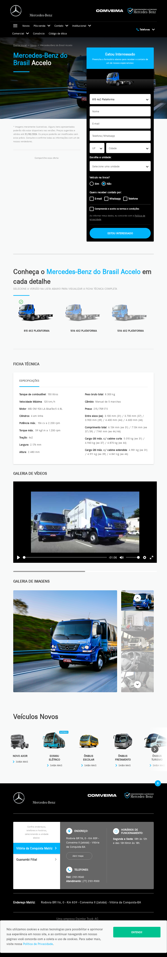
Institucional (79, 25)
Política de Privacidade (38, 944)
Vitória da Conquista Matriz (34, 848)
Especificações (29, 380)
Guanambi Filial (26, 859)
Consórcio (39, 33)
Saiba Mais (22, 761)
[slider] (65, 557)
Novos (26, 25)
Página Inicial (20, 45)
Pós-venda (39, 25)
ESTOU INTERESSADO (120, 233)
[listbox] (120, 166)
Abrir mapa (78, 855)
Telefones (144, 29)
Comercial (18, 33)
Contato (58, 25)
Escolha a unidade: (101, 157)
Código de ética (58, 33)
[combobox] (120, 99)
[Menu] (15, 26)
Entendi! (136, 932)
